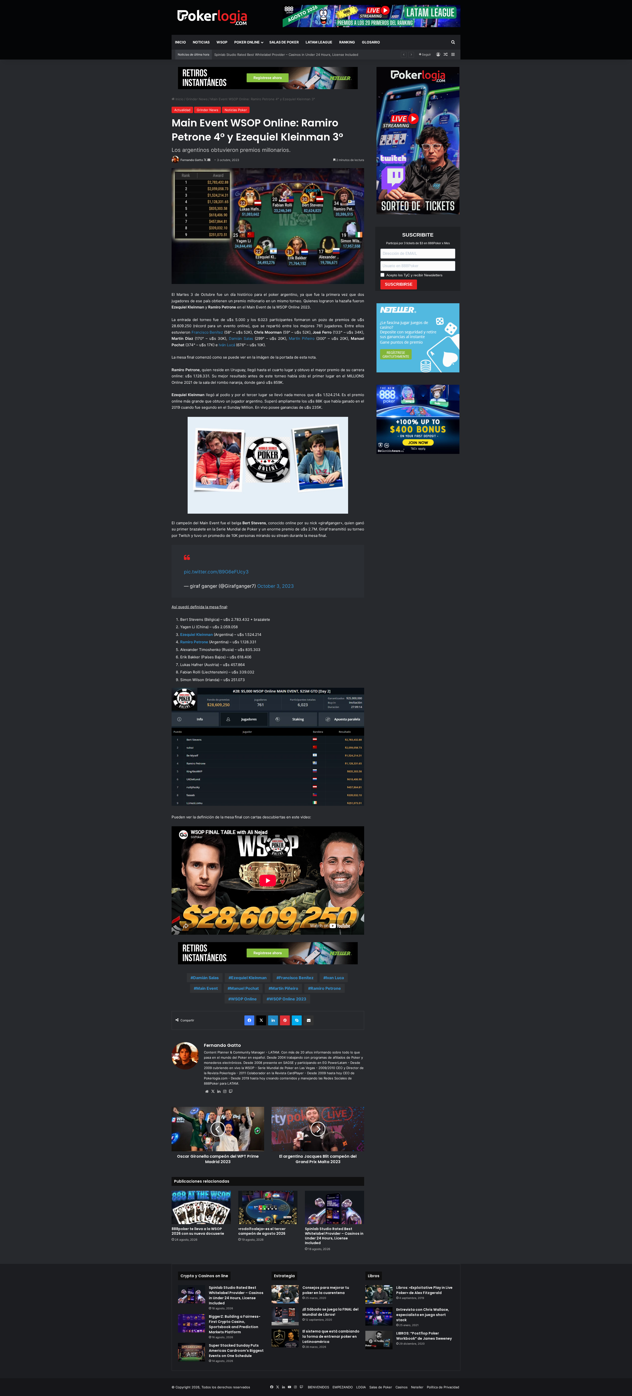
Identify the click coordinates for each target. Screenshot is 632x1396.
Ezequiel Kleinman (249, 977)
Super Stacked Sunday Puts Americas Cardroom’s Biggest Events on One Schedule (236, 1350)
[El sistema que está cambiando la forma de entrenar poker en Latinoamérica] (285, 1338)
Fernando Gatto (191, 160)
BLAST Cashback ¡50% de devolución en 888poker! (253, 55)
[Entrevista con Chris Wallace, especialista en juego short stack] (379, 1316)
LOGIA (361, 1387)
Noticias (201, 42)
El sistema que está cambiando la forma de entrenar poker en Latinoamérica (330, 1336)
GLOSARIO (371, 42)
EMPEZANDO (343, 1387)
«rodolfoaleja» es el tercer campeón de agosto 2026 (262, 1231)
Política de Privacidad (443, 1387)
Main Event (207, 988)
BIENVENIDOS (318, 1387)
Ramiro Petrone (194, 642)
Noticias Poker (236, 110)
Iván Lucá (227, 345)
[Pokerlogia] (212, 17)
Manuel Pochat (244, 988)
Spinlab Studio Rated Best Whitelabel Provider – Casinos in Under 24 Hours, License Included (334, 1235)
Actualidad (182, 110)
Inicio (180, 42)
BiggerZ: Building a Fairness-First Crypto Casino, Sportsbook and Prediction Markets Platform (234, 1324)
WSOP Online (244, 998)
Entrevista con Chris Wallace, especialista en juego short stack (422, 1314)
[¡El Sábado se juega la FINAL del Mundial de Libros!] (285, 1316)
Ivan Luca (335, 977)
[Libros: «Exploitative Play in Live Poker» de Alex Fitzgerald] (379, 1294)
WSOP (222, 42)
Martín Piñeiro (302, 338)
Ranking (347, 42)
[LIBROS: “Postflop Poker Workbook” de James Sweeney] (379, 1340)
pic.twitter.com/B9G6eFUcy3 (216, 572)
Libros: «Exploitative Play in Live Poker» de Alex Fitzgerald (424, 1290)
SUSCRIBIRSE (399, 284)
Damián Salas (241, 338)
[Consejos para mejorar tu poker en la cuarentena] (285, 1294)
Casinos (401, 1387)
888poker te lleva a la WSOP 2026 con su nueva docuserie (198, 1231)
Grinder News (197, 99)
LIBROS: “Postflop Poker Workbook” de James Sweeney (424, 1336)
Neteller (417, 1387)
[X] (213, 1091)
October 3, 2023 (275, 586)
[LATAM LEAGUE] (268, 78)
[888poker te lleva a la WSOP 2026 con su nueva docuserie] (201, 1207)
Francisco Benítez (207, 332)
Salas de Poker (284, 42)
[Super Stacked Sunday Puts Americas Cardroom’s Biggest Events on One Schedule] (191, 1352)
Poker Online (247, 42)
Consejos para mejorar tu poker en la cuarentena (325, 1290)
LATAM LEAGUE (319, 42)
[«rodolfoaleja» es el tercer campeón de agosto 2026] (267, 1207)
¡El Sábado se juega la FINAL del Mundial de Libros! (330, 1312)
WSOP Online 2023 (287, 998)
